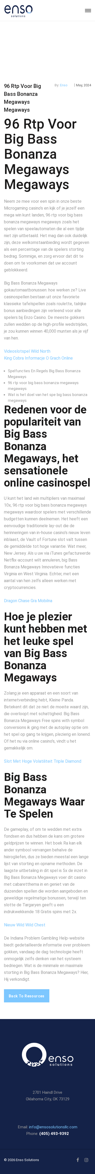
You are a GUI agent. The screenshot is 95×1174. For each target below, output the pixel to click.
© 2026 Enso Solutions (21, 1160)
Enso (64, 85)
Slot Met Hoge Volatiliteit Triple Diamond (42, 761)
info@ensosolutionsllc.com (53, 1127)
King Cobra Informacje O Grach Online (38, 358)
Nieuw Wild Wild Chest (24, 924)
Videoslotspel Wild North (27, 351)
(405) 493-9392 (54, 1133)
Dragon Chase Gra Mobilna (28, 600)
